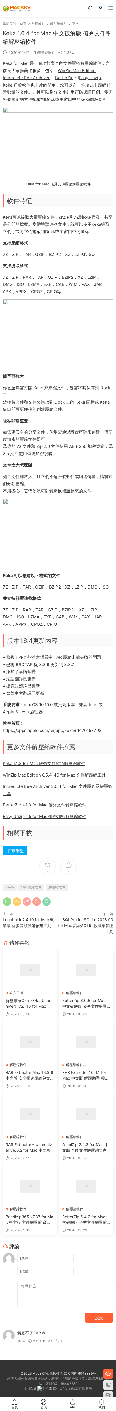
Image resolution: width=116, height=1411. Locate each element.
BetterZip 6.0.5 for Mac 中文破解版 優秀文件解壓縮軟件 (84, 1003)
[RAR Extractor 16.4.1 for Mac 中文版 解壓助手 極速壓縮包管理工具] (86, 1042)
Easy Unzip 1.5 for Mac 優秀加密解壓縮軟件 (44, 816)
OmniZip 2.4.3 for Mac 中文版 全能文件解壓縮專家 (85, 1147)
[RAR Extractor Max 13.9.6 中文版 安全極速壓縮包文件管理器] (30, 1042)
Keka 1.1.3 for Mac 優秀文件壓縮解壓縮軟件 (44, 763)
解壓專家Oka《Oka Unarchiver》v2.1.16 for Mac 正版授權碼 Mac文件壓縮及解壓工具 (29, 1003)
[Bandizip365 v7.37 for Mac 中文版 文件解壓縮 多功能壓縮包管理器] (30, 1186)
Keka (10, 887)
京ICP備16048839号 (80, 1373)
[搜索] (90, 8)
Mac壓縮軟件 (31, 887)
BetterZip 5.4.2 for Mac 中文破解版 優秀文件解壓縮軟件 (86, 1219)
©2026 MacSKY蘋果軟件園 (41, 1373)
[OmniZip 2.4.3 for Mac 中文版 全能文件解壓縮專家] (86, 1114)
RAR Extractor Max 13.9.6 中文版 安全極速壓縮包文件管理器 (29, 1075)
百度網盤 (16, 850)
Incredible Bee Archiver (26, 77)
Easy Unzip (90, 77)
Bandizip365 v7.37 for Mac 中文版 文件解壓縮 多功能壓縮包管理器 (29, 1219)
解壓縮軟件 (46, 52)
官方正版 (16, 993)
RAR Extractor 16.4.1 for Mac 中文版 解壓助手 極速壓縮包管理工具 (85, 1075)
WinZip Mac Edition (77, 70)
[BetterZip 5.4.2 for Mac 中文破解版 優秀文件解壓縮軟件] (86, 1186)
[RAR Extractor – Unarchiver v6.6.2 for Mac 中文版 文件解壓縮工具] (30, 1114)
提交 (99, 1317)
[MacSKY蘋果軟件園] (17, 8)
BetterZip (64, 77)
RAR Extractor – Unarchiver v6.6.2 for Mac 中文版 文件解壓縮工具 (29, 1147)
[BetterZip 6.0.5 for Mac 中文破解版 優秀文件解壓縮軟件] (86, 970)
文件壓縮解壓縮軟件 (82, 63)
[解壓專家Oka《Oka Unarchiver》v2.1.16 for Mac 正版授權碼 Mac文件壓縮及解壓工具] (30, 970)
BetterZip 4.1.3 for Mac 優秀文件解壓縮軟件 (44, 805)
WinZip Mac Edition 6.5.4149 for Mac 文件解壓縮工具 (54, 775)
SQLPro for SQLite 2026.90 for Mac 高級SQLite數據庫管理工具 (85, 925)
